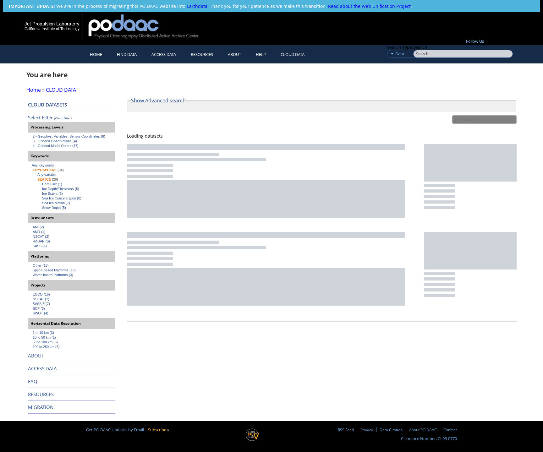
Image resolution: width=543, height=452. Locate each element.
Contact (450, 429)
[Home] (148, 26)
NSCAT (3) (41, 236)
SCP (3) (39, 308)
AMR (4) (39, 232)
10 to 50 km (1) (44, 337)
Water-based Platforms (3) (53, 275)
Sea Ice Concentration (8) (61, 198)
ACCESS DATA (42, 368)
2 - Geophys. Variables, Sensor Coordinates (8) (69, 136)
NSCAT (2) (41, 299)
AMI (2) (38, 227)
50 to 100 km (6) (45, 342)
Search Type (399, 47)
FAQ (32, 381)
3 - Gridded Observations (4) (55, 141)
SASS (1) (40, 246)
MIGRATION (40, 407)
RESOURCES (202, 54)
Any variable (46, 175)
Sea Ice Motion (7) (56, 203)
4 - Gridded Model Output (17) (56, 146)
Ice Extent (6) (52, 193)
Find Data (127, 54)
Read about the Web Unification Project (369, 6)
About (234, 54)
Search (420, 47)
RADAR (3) (41, 241)
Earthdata (197, 6)
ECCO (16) (41, 294)
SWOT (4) (40, 313)
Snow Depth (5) (54, 208)
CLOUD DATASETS (47, 104)
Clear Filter (63, 118)
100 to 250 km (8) (46, 347)
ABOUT (36, 355)
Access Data (163, 54)
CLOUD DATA (292, 54)
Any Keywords (43, 165)
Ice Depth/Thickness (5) (60, 189)
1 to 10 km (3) (43, 333)
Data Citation (391, 429)
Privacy (366, 429)
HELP (261, 54)
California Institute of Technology (52, 29)
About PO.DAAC (423, 429)
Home (96, 54)
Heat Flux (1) (52, 184)
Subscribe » (158, 430)
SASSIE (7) (41, 304)
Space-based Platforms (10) (54, 270)
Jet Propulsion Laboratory (52, 23)
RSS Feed (346, 429)
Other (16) (41, 265)
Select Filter (40, 117)
